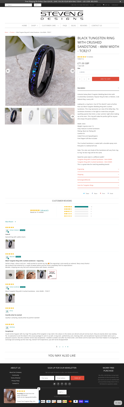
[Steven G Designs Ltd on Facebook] (58, 384)
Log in (98, 5)
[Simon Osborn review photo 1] (10, 244)
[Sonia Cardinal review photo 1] (10, 298)
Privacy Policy (15, 381)
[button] (82, 57)
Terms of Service (15, 378)
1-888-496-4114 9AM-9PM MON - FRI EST (82, 5)
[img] (9, 227)
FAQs (65, 25)
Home (24, 25)
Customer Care (49, 25)
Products (12, 32)
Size (79, 68)
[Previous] (8, 71)
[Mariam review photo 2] (20, 274)
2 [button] (59, 347)
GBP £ (36, 5)
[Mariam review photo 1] (10, 274)
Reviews (83, 25)
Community (15, 375)
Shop (33, 25)
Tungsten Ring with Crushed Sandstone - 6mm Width (95, 159)
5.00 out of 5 (44, 210)
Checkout (115, 5)
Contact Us (97, 25)
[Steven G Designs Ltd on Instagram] (66, 384)
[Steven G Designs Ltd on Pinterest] (62, 384)
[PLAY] (40, 71)
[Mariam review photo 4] (41, 274)
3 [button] (62, 347)
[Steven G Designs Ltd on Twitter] (54, 384)
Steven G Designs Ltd (64, 396)
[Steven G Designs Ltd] (62, 15)
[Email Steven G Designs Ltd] (69, 384)
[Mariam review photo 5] (52, 274)
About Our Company (15, 372)
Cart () (106, 5)
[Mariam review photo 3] (31, 274)
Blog (73, 25)
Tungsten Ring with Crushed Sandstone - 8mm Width (95, 162)
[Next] (72, 71)
